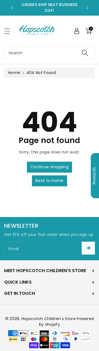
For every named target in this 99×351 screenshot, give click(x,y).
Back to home (49, 180)
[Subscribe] (88, 248)
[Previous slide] (12, 8)
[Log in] (77, 31)
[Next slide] (87, 8)
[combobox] (49, 53)
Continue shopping (49, 167)
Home (14, 72)
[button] (9, 31)
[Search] (85, 53)
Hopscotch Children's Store (48, 318)
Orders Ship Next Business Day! (49, 7)
